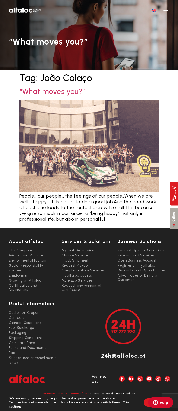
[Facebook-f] (122, 379)
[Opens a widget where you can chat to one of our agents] (160, 403)
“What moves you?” (52, 91)
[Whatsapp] (167, 379)
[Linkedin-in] (131, 379)
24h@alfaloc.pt (123, 355)
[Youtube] (149, 379)
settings (15, 407)
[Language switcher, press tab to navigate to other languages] (154, 10)
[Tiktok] (158, 379)
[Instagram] (140, 379)
